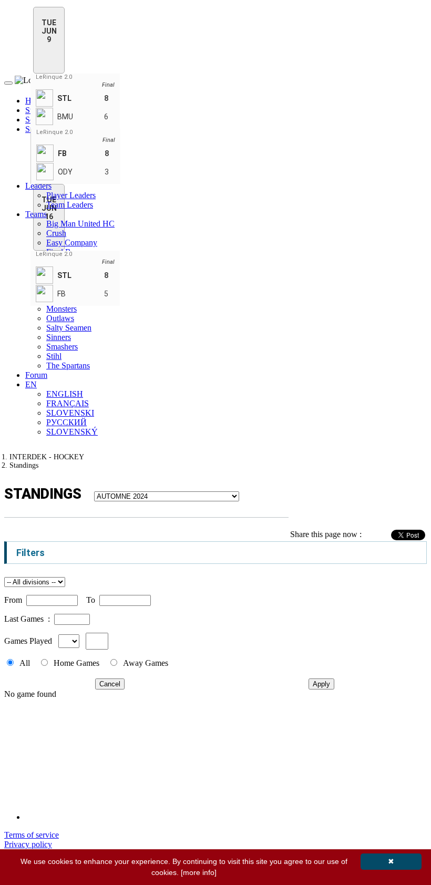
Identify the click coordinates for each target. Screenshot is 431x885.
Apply (321, 684)
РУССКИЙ (66, 422)
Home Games (76, 662)
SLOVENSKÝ (72, 431)
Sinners (58, 337)
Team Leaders (69, 204)
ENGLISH (64, 393)
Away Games (145, 662)
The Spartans (68, 365)
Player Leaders (71, 195)
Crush (56, 233)
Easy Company (71, 242)
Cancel (109, 684)
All (24, 662)
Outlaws (60, 318)
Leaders (38, 185)
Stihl (53, 356)
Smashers (62, 346)
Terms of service (31, 834)
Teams (36, 214)
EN (31, 384)
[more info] (199, 872)
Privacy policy (28, 844)
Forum (36, 375)
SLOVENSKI (70, 412)
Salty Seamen (68, 327)
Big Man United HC (80, 223)
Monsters (61, 308)
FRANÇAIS (67, 403)
